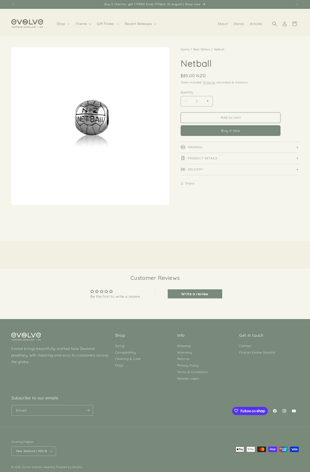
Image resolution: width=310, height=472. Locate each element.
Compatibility (125, 352)
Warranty (184, 352)
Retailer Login (188, 378)
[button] (63, 23)
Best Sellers (201, 49)
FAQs (119, 365)
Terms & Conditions (192, 372)
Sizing (120, 346)
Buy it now (230, 130)
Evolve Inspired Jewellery (38, 467)
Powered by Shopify (69, 467)
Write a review (194, 294)
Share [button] (189, 183)
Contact (245, 346)
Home (185, 49)
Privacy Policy (188, 365)
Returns (183, 359)
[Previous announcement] (13, 4)
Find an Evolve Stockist (257, 352)
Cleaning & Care (128, 359)
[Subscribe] (88, 410)
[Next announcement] (297, 4)
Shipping (209, 82)
